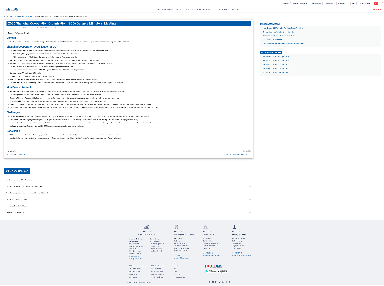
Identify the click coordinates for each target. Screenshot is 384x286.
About (164, 9)
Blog (209, 9)
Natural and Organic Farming (16, 199)
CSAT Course (133, 277)
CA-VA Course (133, 274)
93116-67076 (180, 255)
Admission (329, 3)
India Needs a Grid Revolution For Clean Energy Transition (283, 28)
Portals (220, 9)
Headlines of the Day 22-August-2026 (276, 64)
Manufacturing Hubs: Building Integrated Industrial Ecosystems (28, 193)
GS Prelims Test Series (157, 266)
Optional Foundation (157, 274)
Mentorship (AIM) (134, 271)
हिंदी (382, 3)
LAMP (353, 3)
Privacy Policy (177, 274)
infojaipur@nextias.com (212, 255)
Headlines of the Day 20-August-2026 (276, 72)
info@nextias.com (136, 259)
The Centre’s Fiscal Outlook (272, 40)
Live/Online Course (134, 268)
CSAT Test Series (156, 268)
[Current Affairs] (11, 9)
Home (158, 9)
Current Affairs (189, 9)
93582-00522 (209, 253)
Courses (170, 9)
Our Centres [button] (342, 3)
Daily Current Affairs (17, 17)
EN (376, 3)
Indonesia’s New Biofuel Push (16, 206)
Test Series (178, 9)
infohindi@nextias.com (183, 258)
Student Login (377, 9)
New (214, 9)
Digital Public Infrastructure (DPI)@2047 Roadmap (24, 186)
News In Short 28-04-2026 (15, 154)
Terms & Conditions (179, 277)
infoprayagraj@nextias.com (242, 255)
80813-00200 (135, 256)
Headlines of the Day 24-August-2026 (276, 61)
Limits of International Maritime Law (237, 154)
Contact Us (234, 9)
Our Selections (316, 3)
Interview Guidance (157, 277)
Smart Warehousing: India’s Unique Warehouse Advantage (283, 44)
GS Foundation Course (136, 266)
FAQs (174, 268)
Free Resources (201, 9)
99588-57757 (238, 253)
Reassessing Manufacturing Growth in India (278, 32)
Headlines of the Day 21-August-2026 (276, 68)
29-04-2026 (30, 17)
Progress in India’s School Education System (278, 36)
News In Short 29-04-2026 (15, 212)
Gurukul (285, 3)
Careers (175, 271)
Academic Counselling (300, 3)
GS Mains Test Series (157, 271)
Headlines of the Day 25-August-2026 (276, 57)
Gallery (226, 9)
